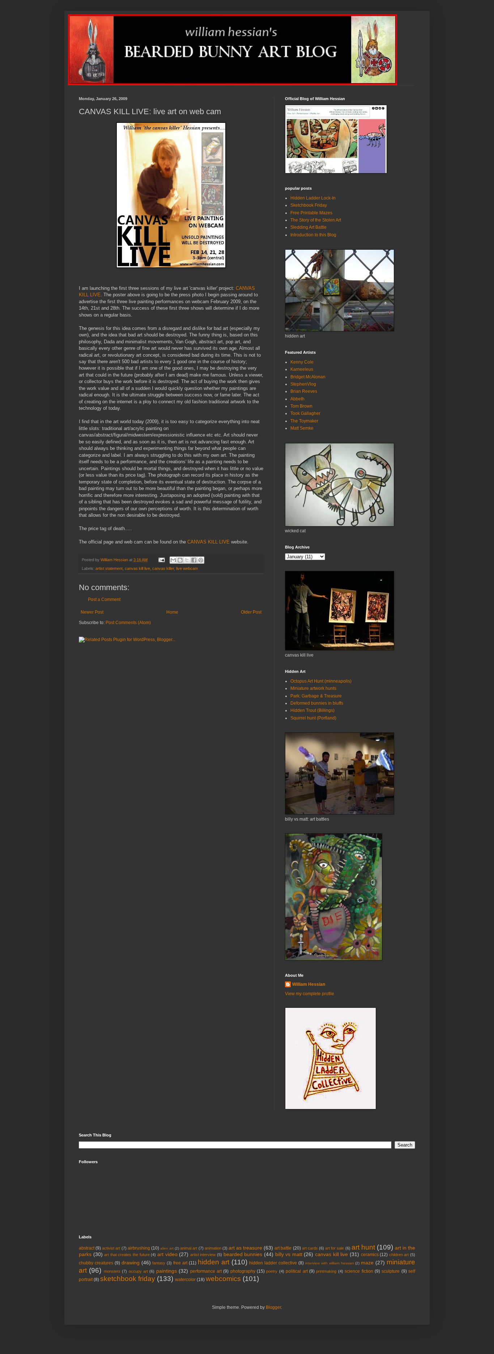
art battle (282, 1248)
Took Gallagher (305, 413)
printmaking (326, 1271)
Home (172, 612)
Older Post (251, 612)
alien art (167, 1248)
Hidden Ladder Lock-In (313, 198)
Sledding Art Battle (308, 227)
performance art (206, 1271)
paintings (166, 1271)
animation (213, 1248)
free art (180, 1262)
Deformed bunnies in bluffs (316, 703)
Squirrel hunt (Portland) (313, 718)
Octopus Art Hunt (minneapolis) (321, 681)
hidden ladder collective (273, 1262)
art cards (310, 1248)
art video (167, 1254)
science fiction (359, 1271)
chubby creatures (96, 1262)
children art (399, 1254)
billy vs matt (288, 1254)
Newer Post (92, 612)
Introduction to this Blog (313, 234)
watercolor (185, 1279)
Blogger (273, 1307)
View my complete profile (309, 993)
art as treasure (245, 1248)
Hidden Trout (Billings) (312, 710)
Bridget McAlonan (307, 376)
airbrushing (139, 1248)
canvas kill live (137, 568)
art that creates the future (126, 1254)
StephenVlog (303, 384)
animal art (188, 1248)
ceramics (370, 1254)
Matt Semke (302, 428)
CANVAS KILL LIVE (208, 542)
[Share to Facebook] (193, 560)
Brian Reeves (303, 391)
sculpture (391, 1271)
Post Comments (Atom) (128, 622)
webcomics (223, 1278)
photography (242, 1271)
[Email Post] (161, 560)
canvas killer (163, 568)
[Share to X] (187, 560)
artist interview (203, 1254)
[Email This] (173, 560)
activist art (111, 1248)
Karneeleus (301, 369)
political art (296, 1271)
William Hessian (308, 984)
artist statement (109, 568)
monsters (112, 1271)
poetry (271, 1271)
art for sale (334, 1248)
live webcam (187, 568)
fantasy (158, 1263)
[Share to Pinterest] (200, 560)
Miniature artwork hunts (313, 688)
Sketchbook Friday (308, 205)
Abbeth (297, 398)
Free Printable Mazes (311, 212)
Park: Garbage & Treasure (316, 696)
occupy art (138, 1271)
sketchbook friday (127, 1278)
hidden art (213, 1262)
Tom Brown (301, 406)
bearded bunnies (243, 1254)
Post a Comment (104, 599)
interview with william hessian (329, 1263)
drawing (131, 1262)
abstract (86, 1248)
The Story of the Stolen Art (315, 220)
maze (367, 1262)
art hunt (363, 1247)
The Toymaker (304, 421)
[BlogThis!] (180, 560)
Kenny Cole (302, 362)
